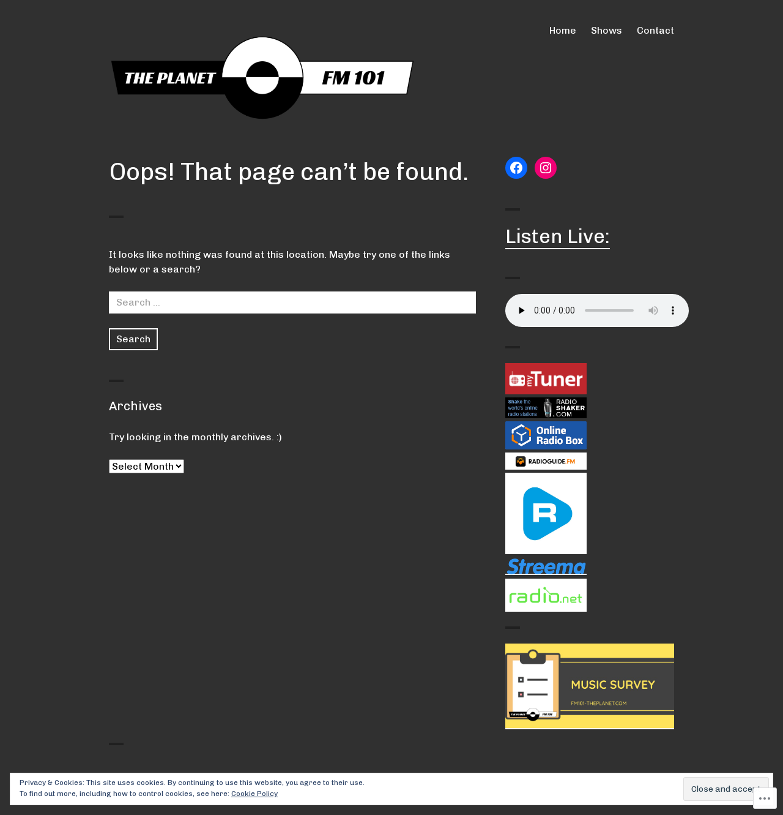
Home (562, 30)
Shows (606, 30)
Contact (655, 30)
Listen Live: (557, 236)
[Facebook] (516, 168)
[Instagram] (546, 168)
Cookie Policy (254, 793)
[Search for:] (292, 302)
